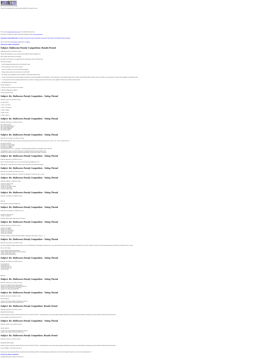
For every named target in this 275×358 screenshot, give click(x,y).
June (49, 38)
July (46, 38)
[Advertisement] (137, 20)
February (64, 38)
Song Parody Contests (16, 41)
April (55, 38)
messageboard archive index (13, 31)
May (52, 38)
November (27, 38)
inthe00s (28, 41)
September (37, 38)
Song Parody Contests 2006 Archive (9, 38)
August (42, 38)
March (59, 38)
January (68, 38)
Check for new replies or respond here (10, 44)
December (21, 38)
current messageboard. (38, 34)
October (32, 38)
